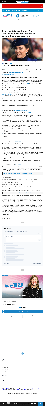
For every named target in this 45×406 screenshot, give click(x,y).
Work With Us (5, 362)
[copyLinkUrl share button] (11, 63)
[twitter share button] (6, 63)
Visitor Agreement (34, 388)
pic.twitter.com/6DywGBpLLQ (20, 110)
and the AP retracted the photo (35, 118)
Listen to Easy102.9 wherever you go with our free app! (15, 6)
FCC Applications (5, 371)
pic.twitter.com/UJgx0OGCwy (34, 138)
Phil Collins (22, 16)
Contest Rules (5, 365)
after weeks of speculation (23, 166)
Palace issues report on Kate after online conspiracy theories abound (18, 192)
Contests (26, 19)
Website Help (4, 382)
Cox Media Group (7, 388)
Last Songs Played (17, 19)
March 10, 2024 (28, 112)
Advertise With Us (5, 376)
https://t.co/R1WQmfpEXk (7, 161)
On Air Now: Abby (22, 295)
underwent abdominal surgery (10, 168)
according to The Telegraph (8, 94)
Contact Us (4, 360)
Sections (3, 1)
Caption (39, 59)
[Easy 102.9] (22, 1)
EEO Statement (5, 367)
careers (25, 389)
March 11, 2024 (18, 141)
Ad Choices (18, 389)
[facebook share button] (3, 63)
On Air (22, 19)
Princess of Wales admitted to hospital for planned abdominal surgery (18, 173)
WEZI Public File (5, 369)
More (30, 19)
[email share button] (8, 63)
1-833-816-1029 (23, 311)
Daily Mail (26, 83)
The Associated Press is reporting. (15, 72)
